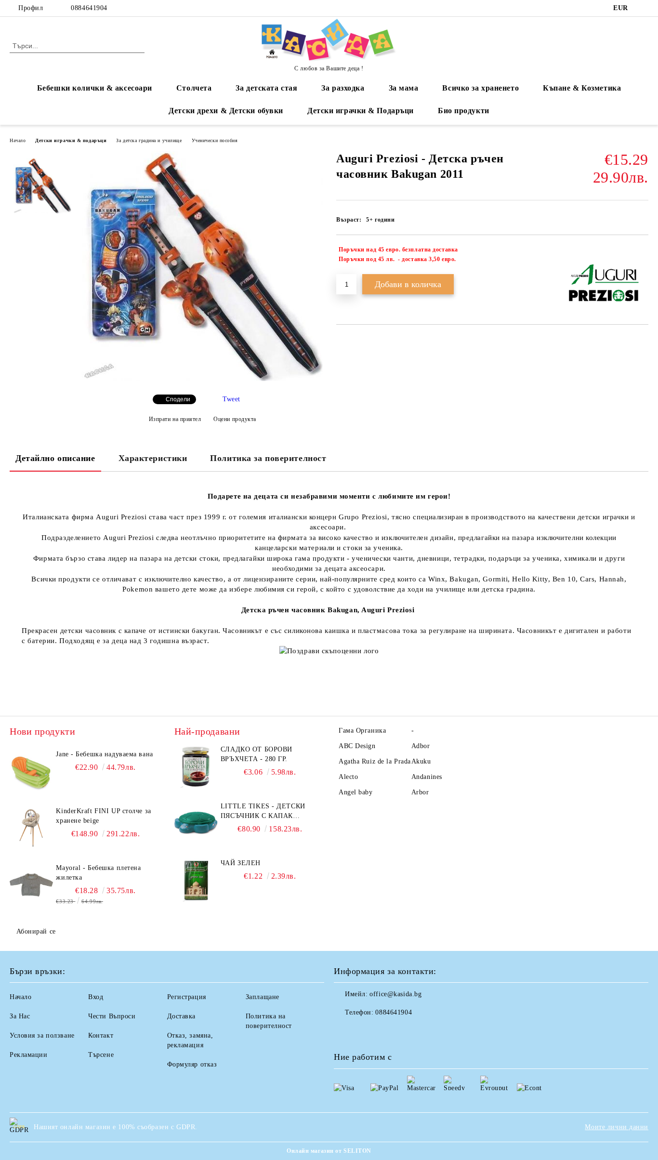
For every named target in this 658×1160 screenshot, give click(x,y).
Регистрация (186, 997)
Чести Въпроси (111, 1016)
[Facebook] (643, 8)
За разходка (342, 88)
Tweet (231, 399)
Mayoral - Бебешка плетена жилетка (98, 872)
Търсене (101, 1054)
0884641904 (89, 8)
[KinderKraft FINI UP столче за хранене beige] (31, 828)
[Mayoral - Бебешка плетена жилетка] (31, 885)
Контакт (100, 1035)
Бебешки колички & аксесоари (94, 88)
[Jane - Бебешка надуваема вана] (31, 771)
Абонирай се (36, 931)
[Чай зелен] (196, 880)
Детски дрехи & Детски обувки (226, 110)
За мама (404, 88)
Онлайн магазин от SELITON (329, 1150)
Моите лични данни (616, 1127)
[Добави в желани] (641, 254)
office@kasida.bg (395, 994)
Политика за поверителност (268, 458)
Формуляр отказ (192, 1064)
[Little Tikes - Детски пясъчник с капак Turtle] (196, 823)
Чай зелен (241, 863)
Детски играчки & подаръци (70, 140)
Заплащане (262, 997)
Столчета (193, 88)
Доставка (181, 1016)
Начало (18, 140)
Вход (95, 997)
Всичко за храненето (480, 88)
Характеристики (152, 458)
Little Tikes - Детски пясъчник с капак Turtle (263, 812)
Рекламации (29, 1054)
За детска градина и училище (149, 140)
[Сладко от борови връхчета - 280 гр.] (196, 766)
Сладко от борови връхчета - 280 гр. (256, 754)
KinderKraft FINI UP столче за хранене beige (103, 815)
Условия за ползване (42, 1035)
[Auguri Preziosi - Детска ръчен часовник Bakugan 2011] (202, 378)
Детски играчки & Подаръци (360, 110)
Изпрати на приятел (175, 419)
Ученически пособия (215, 140)
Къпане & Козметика (582, 88)
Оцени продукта (234, 419)
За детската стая (266, 88)
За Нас (20, 1016)
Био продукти (463, 110)
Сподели (178, 399)
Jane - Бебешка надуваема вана (104, 754)
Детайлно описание (55, 458)
